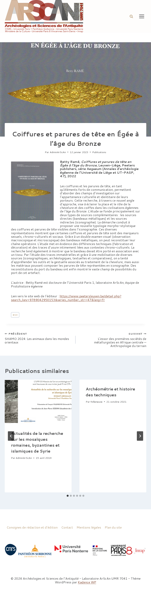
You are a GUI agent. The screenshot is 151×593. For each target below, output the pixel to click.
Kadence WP (87, 582)
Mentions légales (89, 527)
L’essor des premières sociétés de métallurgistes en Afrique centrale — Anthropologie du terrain (120, 340)
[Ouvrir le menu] (141, 16)
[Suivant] (140, 436)
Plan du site (113, 527)
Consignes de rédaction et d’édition (32, 527)
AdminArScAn (58, 152)
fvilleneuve (96, 401)
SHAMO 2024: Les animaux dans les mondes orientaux (37, 338)
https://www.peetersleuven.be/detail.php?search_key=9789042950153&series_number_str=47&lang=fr (66, 298)
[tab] (68, 496)
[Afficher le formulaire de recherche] (131, 16)
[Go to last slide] (11, 436)
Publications (99, 152)
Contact (67, 527)
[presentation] (38, 402)
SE (15, 315)
